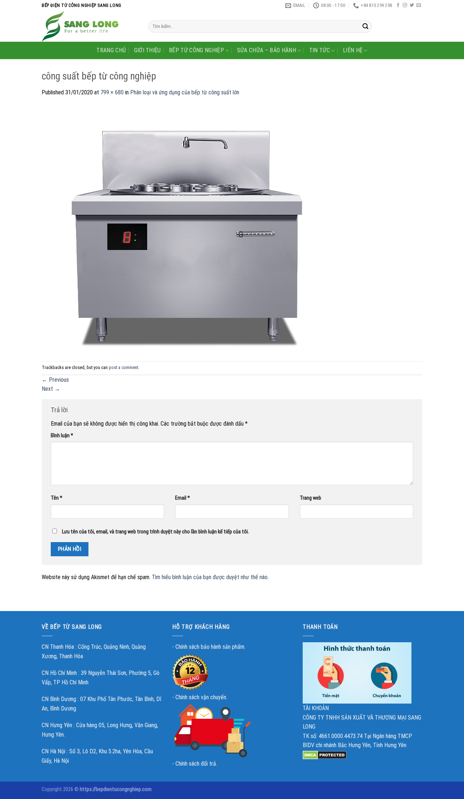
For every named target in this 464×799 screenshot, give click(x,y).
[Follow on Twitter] (412, 5)
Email (182, 498)
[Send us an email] (419, 5)
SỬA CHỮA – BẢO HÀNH (266, 50)
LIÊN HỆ (352, 50)
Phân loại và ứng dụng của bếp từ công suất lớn (184, 92)
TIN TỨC (319, 50)
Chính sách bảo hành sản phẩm (209, 646)
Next (51, 388)
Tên (56, 498)
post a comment (123, 367)
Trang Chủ (111, 50)
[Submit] (365, 26)
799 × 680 (112, 92)
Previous (55, 379)
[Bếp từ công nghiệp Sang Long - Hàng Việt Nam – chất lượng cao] (89, 26)
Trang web (310, 498)
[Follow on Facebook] (398, 5)
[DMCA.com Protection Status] (325, 754)
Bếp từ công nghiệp (196, 50)
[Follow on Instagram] (405, 5)
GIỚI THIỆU (147, 50)
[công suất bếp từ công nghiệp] (186, 228)
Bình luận (62, 436)
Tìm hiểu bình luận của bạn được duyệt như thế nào (210, 577)
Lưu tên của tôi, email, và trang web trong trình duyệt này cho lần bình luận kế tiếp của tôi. (155, 532)
